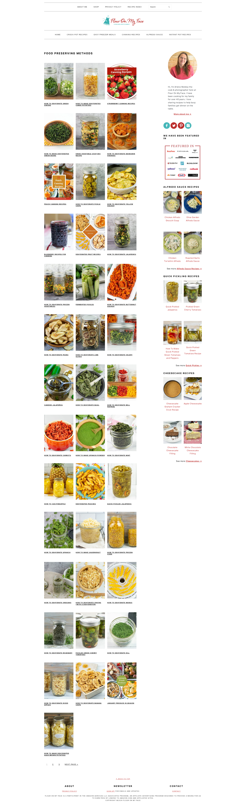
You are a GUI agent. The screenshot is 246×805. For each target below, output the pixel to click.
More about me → (182, 114)
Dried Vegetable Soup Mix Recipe (88, 154)
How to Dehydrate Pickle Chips (88, 205)
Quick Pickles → (194, 365)
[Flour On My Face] (123, 28)
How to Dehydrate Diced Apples (56, 704)
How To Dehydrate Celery (120, 355)
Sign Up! (111, 791)
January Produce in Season (120, 703)
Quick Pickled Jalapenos (119, 504)
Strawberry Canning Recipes (121, 104)
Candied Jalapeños (53, 405)
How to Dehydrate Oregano (57, 603)
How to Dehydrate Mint (118, 455)
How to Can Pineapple (55, 504)
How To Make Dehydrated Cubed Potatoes (88, 104)
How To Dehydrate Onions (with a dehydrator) (88, 603)
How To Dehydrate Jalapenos (121, 254)
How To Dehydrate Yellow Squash (120, 205)
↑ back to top (123, 779)
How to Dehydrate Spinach (57, 552)
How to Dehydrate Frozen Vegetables (57, 305)
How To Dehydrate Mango (119, 603)
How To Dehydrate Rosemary (58, 653)
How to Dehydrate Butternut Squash (121, 305)
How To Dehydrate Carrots (57, 455)
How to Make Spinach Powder (90, 455)
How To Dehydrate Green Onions (56, 104)
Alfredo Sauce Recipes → (189, 268)
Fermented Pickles (85, 304)
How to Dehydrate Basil (87, 405)
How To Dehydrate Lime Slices (87, 355)
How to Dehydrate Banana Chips (89, 704)
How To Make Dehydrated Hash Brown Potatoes (56, 754)
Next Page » (71, 764)
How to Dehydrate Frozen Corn (120, 553)
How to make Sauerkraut (88, 552)
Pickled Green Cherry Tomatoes (86, 654)
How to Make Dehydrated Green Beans (56, 154)
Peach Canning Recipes (55, 204)
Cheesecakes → (194, 461)
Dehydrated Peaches (86, 504)
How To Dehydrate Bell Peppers (118, 406)
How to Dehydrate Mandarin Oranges (121, 154)
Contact (176, 791)
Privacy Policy (69, 791)
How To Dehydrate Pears (56, 355)
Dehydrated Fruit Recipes (88, 254)
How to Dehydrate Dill (118, 653)
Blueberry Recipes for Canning (55, 255)
